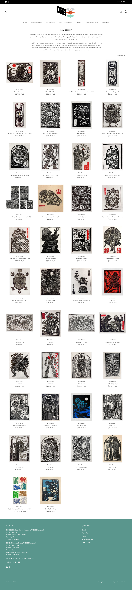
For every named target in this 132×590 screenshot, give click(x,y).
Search (84, 530)
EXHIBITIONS (50, 23)
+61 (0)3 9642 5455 (13, 562)
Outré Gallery (14, 582)
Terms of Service (121, 582)
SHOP (25, 23)
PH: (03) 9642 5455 (12, 532)
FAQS (84, 536)
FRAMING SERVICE (65, 23)
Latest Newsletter (87, 539)
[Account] (120, 11)
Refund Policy (111, 582)
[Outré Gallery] (66, 12)
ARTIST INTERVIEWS (91, 23)
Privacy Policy (86, 542)
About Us (85, 533)
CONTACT (105, 23)
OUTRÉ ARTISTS (36, 23)
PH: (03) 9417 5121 (12, 545)
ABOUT (78, 23)
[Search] (6, 11)
